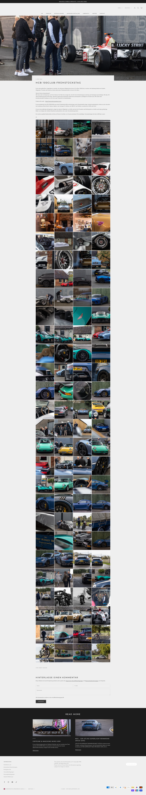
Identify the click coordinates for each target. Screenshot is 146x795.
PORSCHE (48, 13)
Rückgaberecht (7, 769)
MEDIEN (94, 13)
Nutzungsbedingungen (9, 774)
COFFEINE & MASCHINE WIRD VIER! (47, 741)
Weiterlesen (36, 750)
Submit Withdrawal (8, 776)
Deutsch (127, 7)
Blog (34, 738)
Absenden (41, 701)
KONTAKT (102, 13)
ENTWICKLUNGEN (59, 13)
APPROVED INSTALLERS (73, 13)
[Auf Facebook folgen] (4, 782)
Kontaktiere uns (7, 764)
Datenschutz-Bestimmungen (10, 767)
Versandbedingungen (9, 772)
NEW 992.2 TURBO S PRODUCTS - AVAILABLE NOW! (73, 1)
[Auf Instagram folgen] (8, 782)
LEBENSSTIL (86, 13)
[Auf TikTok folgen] (16, 782)
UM (42, 13)
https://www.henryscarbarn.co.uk (53, 101)
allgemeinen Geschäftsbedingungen (74, 681)
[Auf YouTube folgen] (12, 782)
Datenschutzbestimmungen (91, 681)
